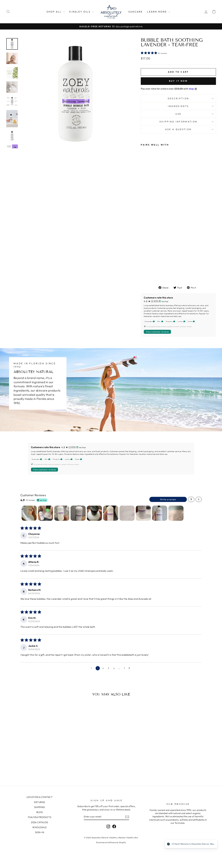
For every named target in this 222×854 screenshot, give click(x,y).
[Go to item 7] (127, 513)
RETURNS (39, 802)
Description (178, 98)
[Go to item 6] (110, 513)
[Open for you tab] (212, 844)
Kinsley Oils (80, 11)
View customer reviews (157, 331)
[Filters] (191, 499)
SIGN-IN (39, 832)
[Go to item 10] (175, 513)
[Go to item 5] (94, 513)
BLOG (39, 812)
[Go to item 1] (29, 513)
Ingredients (178, 106)
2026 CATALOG (39, 822)
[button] (149, 53)
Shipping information (178, 121)
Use (178, 114)
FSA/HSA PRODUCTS (39, 817)
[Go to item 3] (61, 513)
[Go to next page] (130, 668)
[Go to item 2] (45, 513)
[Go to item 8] (143, 513)
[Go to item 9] (159, 513)
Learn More (157, 11)
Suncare (135, 11)
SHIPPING (39, 807)
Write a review (168, 499)
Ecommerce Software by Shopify (111, 842)
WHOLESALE (39, 827)
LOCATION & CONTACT (40, 797)
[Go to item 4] (78, 513)
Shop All (55, 11)
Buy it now (178, 81)
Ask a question (178, 129)
